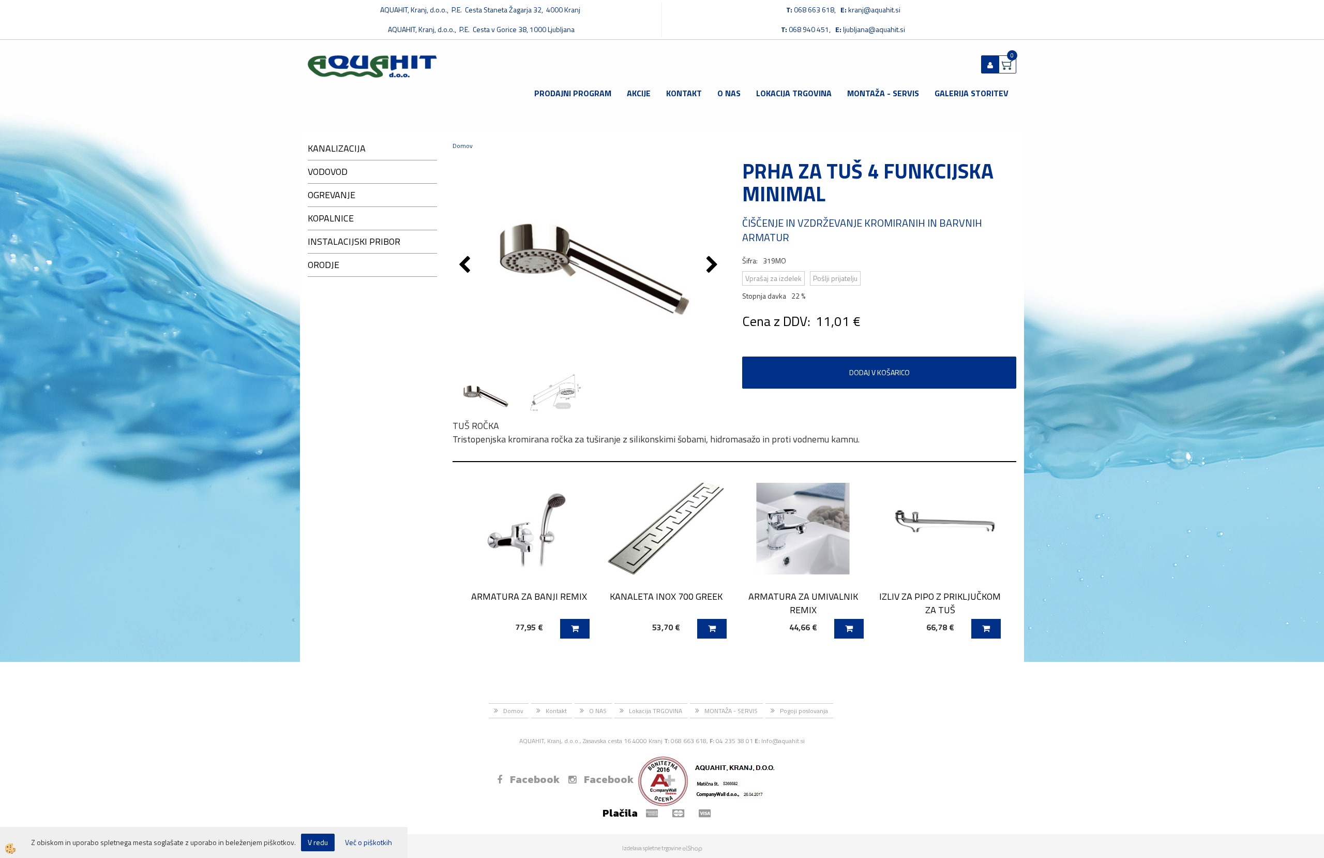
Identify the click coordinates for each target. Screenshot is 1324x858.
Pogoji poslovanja (804, 711)
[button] (713, 265)
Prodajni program (572, 93)
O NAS (729, 93)
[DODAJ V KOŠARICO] (575, 629)
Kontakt (684, 93)
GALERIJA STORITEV (972, 93)
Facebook (535, 779)
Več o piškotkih (368, 842)
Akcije (639, 93)
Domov (463, 146)
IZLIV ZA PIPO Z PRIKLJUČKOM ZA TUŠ (940, 602)
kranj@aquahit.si (874, 9)
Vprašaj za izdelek (773, 278)
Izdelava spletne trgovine (651, 848)
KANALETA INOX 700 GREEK (666, 596)
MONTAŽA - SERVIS (883, 93)
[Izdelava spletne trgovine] (692, 848)
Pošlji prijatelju (835, 278)
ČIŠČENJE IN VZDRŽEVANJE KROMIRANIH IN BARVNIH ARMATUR (862, 230)
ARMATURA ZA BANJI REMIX (529, 596)
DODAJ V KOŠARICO (879, 372)
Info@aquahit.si (783, 741)
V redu (318, 842)
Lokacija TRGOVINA (794, 93)
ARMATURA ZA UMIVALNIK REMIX (803, 602)
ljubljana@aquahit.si (874, 29)
